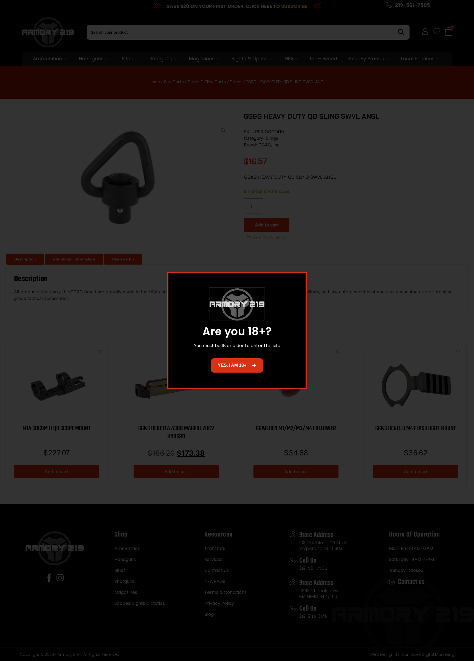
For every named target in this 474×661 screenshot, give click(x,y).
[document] (237, 330)
